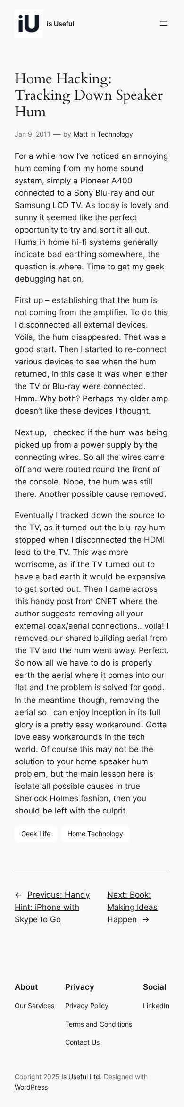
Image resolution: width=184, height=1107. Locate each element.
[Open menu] (163, 23)
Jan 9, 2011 (32, 134)
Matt (81, 134)
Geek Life (35, 834)
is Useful (61, 23)
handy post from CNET (74, 601)
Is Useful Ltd (80, 1076)
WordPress (31, 1087)
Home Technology (95, 834)
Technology (115, 134)
